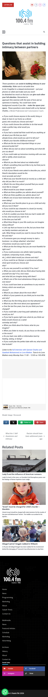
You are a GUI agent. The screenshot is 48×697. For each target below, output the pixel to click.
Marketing (6, 601)
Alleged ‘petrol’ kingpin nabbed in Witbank (20, 544)
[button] (5, 692)
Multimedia (6, 620)
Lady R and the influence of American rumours (22, 474)
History (5, 651)
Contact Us (6, 614)
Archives (5, 647)
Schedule (5, 632)
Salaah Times (7, 610)
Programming (7, 597)
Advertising (6, 641)
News (4, 593)
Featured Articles (8, 628)
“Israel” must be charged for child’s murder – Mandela (21, 508)
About (4, 606)
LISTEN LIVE (8, 5)
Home (4, 589)
